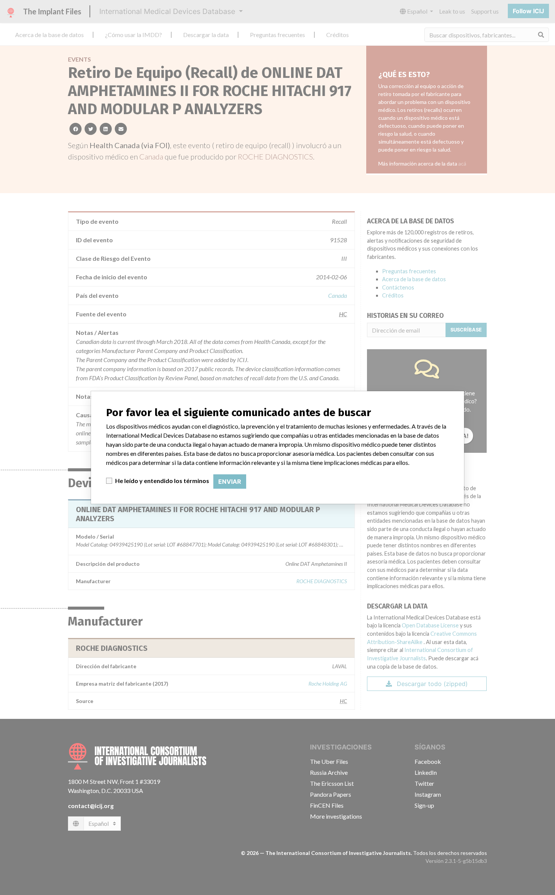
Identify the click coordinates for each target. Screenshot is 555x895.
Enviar (229, 481)
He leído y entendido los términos (162, 480)
